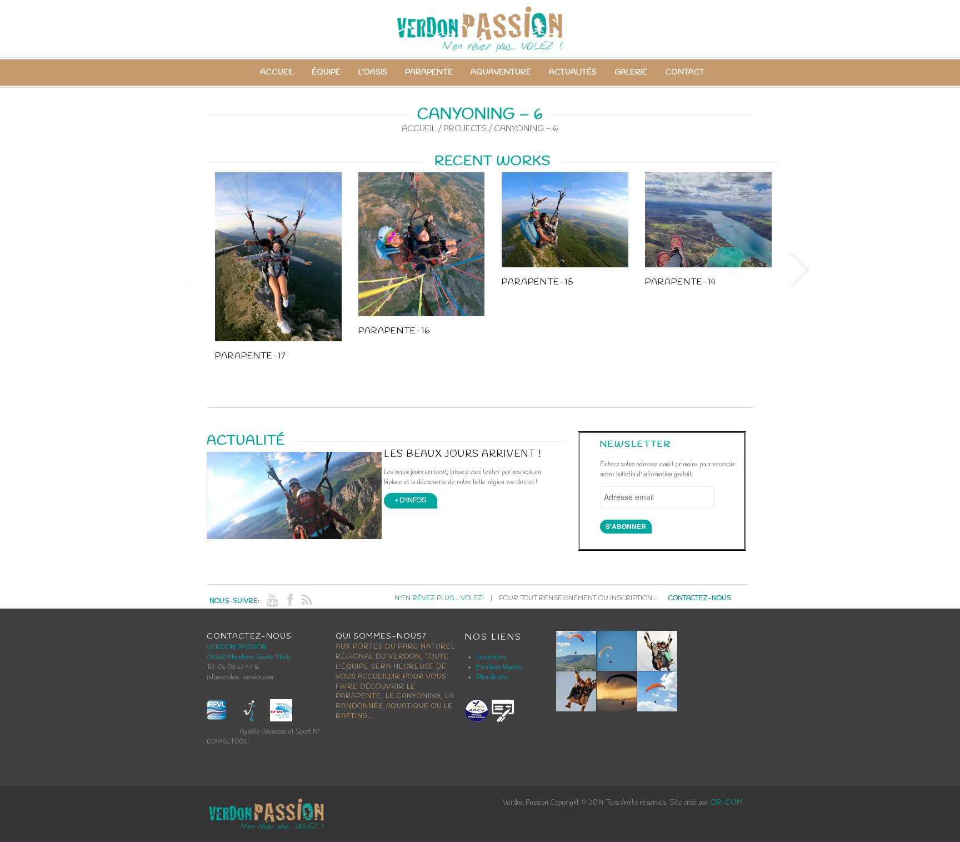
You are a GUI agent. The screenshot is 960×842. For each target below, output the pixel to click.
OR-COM (726, 803)
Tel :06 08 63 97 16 (233, 667)
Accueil (277, 72)
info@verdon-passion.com (240, 677)
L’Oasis (372, 72)
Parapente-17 (250, 356)
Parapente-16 (394, 331)
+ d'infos (410, 500)
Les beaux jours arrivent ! (462, 454)
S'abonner (626, 526)
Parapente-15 (538, 282)
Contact (684, 72)
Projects (465, 128)
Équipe (326, 72)
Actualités (573, 72)
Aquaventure (501, 72)
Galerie (630, 72)
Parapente (429, 72)
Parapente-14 (680, 282)
